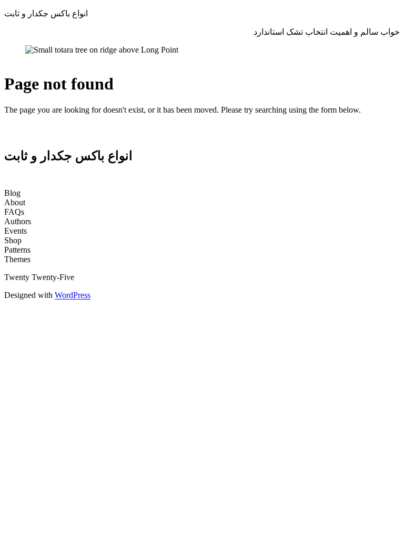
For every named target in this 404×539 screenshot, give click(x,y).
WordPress (72, 295)
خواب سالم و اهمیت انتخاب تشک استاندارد (327, 31)
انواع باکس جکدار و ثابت (46, 13)
